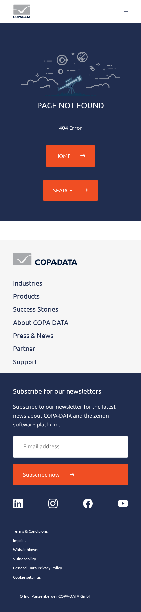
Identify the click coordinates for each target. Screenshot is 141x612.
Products (26, 296)
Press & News (33, 335)
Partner (24, 348)
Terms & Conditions (30, 531)
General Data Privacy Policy (37, 567)
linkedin (18, 503)
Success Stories (35, 309)
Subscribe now (41, 474)
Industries (27, 283)
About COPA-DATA (40, 322)
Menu (122, 11)
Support (25, 361)
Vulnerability (24, 558)
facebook (88, 503)
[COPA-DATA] (21, 11)
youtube (123, 503)
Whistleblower (26, 549)
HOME (62, 155)
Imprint (19, 540)
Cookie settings (27, 577)
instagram (53, 503)
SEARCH (63, 190)
